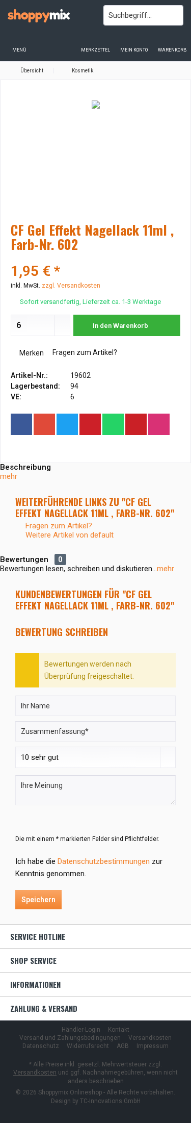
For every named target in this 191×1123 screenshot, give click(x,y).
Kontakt (118, 1029)
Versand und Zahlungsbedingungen (70, 1037)
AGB (123, 1046)
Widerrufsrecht (88, 1046)
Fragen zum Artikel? (84, 352)
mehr (8, 476)
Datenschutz (40, 1046)
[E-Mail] (136, 424)
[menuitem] (172, 43)
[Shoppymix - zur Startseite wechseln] (48, 15)
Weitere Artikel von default (68, 535)
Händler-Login (81, 1029)
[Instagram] (159, 424)
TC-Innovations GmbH (110, 1101)
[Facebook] (21, 424)
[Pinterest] (90, 424)
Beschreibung (25, 467)
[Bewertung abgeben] (95, 258)
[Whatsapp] (113, 424)
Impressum (153, 1046)
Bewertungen (24, 559)
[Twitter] (67, 424)
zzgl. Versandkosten (71, 285)
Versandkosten (150, 1037)
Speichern (38, 900)
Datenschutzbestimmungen (104, 861)
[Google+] (44, 424)
